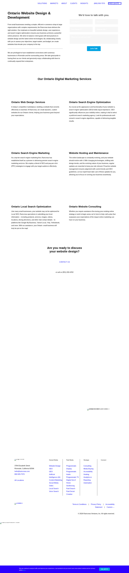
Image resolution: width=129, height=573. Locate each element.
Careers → (110, 507)
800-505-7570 (20, 474)
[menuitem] (42, 3)
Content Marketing (55, 480)
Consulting (87, 466)
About (64, 3)
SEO (51, 469)
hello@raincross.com (22, 471)
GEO (51, 471)
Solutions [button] (42, 3)
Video (51, 486)
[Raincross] (14, 3)
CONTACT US (64, 262)
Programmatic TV (72, 477)
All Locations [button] (19, 480)
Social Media (53, 483)
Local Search (54, 488)
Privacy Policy (96, 504)
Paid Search (70, 488)
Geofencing (70, 486)
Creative (69, 494)
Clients (73, 3)
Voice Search (54, 491)
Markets (54, 3)
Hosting (86, 474)
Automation (88, 483)
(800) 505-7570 (99, 3)
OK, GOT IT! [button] (104, 569)
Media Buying (88, 469)
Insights (84, 3)
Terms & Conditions (79, 504)
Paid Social (70, 491)
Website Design (54, 466)
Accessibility (88, 471)
